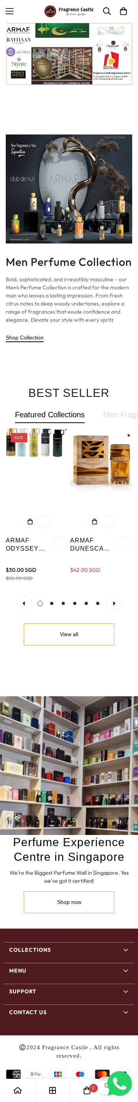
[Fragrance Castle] (69, 11)
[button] (123, 11)
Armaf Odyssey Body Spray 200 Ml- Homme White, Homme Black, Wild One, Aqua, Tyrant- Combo (27, 545)
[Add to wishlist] (61, 543)
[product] (17, 1090)
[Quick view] (43, 521)
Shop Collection (25, 337)
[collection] (52, 1090)
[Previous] (23, 603)
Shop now (69, 902)
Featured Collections (50, 414)
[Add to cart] (29, 521)
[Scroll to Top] (124, 1061)
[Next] (114, 603)
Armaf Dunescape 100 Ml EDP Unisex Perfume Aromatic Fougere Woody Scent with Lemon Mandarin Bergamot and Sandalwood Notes (92, 545)
